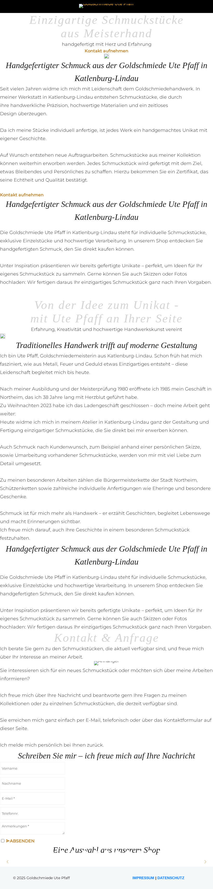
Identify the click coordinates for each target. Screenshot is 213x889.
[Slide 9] (139, 852)
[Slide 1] (85, 294)
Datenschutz (170, 878)
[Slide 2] (95, 294)
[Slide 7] (117, 852)
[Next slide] (205, 861)
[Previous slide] (8, 861)
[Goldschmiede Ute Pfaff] (107, 6)
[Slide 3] (106, 294)
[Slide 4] (117, 294)
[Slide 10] (150, 852)
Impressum (143, 878)
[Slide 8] (128, 852)
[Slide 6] (106, 852)
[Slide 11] (161, 852)
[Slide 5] (128, 294)
